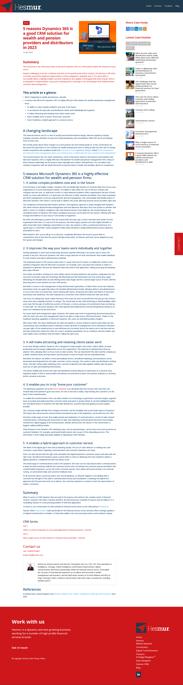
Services (158, 6)
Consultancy (142, 647)
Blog (177, 6)
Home (148, 6)
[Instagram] (140, 29)
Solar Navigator (143, 660)
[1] (93, 73)
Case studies (144, 43)
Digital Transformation (147, 650)
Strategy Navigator (146, 656)
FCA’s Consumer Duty (62, 389)
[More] (145, 29)
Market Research (144, 643)
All (128, 43)
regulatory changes (76, 150)
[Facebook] (128, 29)
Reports (130, 48)
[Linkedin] (136, 29)
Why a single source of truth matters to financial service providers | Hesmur (54, 538)
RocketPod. (104, 506)
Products (168, 6)
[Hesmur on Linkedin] (138, 674)
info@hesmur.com (35, 555)
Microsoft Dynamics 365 (33, 159)
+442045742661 (33, 551)
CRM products (41, 510)
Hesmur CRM (142, 664)
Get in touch (20, 647)
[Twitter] (132, 29)
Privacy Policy (39, 658)
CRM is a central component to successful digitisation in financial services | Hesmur (57, 530)
